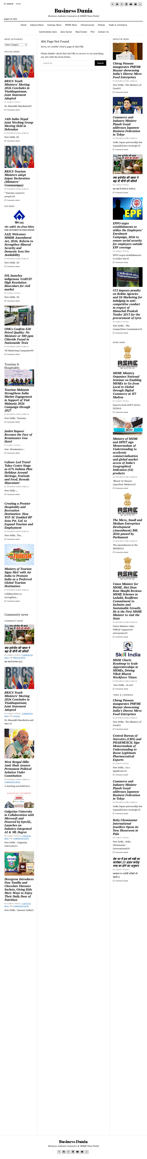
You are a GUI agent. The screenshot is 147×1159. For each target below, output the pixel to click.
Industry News (37, 24)
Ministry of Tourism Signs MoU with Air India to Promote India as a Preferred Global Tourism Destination (18, 577)
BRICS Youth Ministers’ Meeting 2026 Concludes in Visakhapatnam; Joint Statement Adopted (17, 89)
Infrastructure (87, 24)
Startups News (54, 24)
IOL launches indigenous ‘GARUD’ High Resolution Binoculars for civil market (18, 282)
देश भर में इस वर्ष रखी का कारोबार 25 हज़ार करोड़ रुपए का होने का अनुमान (126, 862)
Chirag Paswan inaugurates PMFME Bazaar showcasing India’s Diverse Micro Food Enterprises (127, 70)
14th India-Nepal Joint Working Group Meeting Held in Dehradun (18, 124)
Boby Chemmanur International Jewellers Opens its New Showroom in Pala (125, 827)
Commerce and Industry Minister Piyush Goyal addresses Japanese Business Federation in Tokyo (126, 125)
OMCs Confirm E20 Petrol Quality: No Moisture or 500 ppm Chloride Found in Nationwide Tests (18, 335)
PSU (92, 31)
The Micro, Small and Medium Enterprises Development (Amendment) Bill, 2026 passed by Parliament (127, 528)
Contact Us (103, 31)
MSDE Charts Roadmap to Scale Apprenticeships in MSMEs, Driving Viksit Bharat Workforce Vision (125, 668)
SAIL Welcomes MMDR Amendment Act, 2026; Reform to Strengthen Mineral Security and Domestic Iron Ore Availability (18, 244)
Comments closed (13, 110)
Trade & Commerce (118, 24)
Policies (101, 24)
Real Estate (81, 31)
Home (18, 4)
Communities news (48, 31)
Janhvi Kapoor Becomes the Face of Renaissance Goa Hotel (18, 436)
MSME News (71, 24)
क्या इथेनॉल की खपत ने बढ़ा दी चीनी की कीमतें (17, 649)
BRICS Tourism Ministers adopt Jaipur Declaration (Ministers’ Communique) (17, 178)
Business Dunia (74, 10)
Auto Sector (66, 31)
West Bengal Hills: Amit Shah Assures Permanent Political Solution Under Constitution (17, 768)
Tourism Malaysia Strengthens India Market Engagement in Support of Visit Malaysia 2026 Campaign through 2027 (18, 400)
